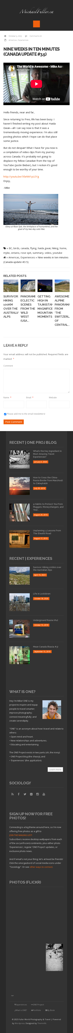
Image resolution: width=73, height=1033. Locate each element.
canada (25, 248)
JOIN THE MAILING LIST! (20, 835)
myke (6, 252)
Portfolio (37, 1010)
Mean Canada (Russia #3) (45, 647)
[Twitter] (25, 794)
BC (10, 248)
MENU (36, 24)
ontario (15, 252)
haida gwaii (44, 248)
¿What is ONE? (21, 1010)
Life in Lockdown (41, 594)
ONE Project (38, 1004)
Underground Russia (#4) (45, 620)
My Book (51, 1010)
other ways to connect (41, 866)
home (63, 248)
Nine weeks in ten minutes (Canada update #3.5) (31, 52)
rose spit (26, 252)
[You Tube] (44, 794)
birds (16, 248)
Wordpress (20, 1023)
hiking (55, 248)
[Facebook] (19, 794)
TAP (12, 995)
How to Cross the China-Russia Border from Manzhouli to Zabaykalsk (48, 480)
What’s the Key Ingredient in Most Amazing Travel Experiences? (47, 454)
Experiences (23, 40)
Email (29, 397)
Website (53, 397)
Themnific (42, 1023)
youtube (57, 252)
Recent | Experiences (30, 558)
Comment (8, 365)
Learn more (55, 769)
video (48, 252)
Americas (13, 40)
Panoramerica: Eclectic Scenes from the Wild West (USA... (32, 308)
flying (33, 248)
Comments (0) (36, 36)
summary (38, 252)
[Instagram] (37, 794)
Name (7, 397)
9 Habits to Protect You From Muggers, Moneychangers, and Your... (48, 507)
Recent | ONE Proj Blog (32, 442)
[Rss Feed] (12, 794)
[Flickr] (31, 794)
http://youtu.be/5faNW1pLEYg (21, 176)
